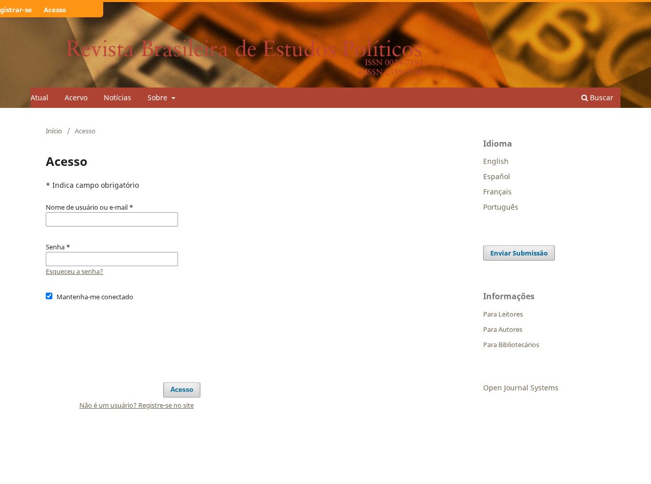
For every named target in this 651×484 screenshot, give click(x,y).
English (496, 161)
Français (497, 191)
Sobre (158, 97)
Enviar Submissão (519, 253)
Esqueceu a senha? (74, 271)
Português (500, 207)
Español (496, 176)
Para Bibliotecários (511, 344)
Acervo (76, 97)
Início (54, 130)
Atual (39, 97)
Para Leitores (503, 314)
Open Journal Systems (520, 387)
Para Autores (502, 329)
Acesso (55, 9)
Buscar (600, 97)
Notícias (117, 97)
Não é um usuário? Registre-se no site (136, 405)
